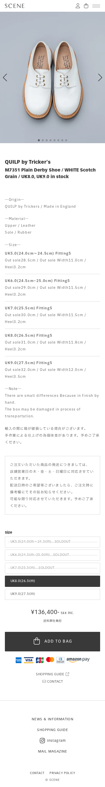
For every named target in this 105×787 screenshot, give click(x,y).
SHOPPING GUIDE (51, 674)
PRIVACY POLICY (62, 773)
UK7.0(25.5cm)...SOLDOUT (32, 568)
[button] (100, 77)
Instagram (56, 741)
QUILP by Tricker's (28, 162)
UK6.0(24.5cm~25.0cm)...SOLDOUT (39, 555)
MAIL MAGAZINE (52, 752)
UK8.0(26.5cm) (22, 581)
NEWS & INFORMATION (53, 719)
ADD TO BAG (58, 642)
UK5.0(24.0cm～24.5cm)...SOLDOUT (40, 542)
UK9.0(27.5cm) (22, 594)
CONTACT (54, 682)
